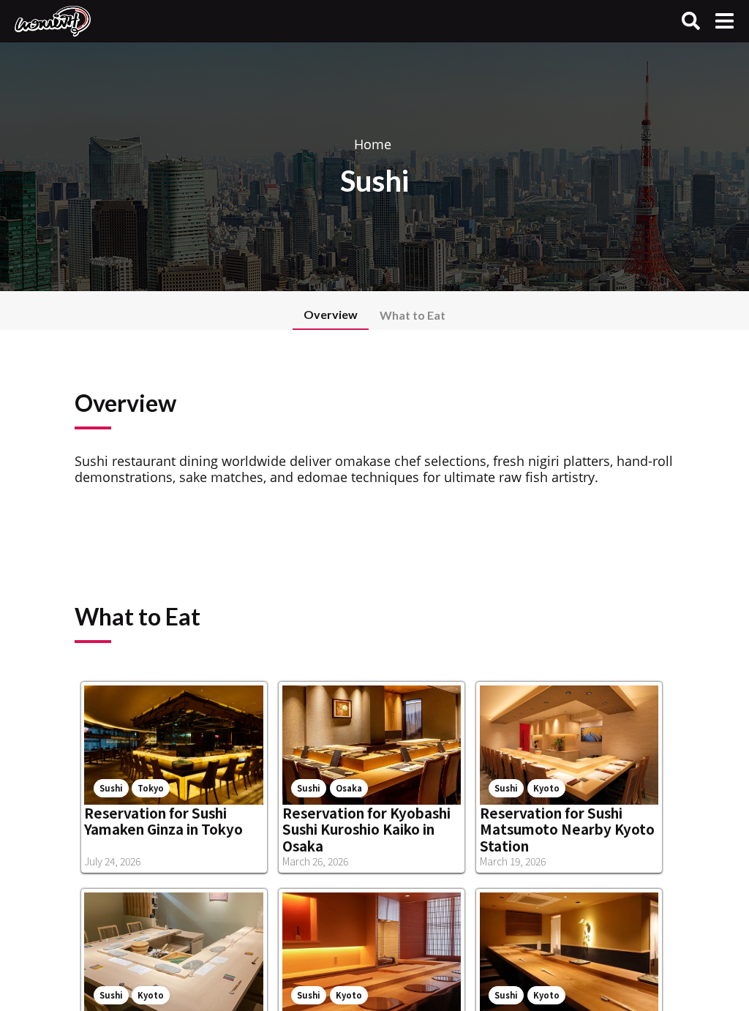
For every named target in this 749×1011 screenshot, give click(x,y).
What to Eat (412, 315)
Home (372, 144)
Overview (331, 314)
